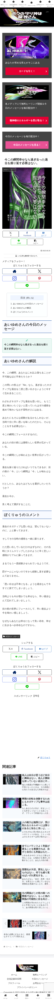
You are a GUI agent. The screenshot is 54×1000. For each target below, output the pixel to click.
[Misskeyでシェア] (45, 815)
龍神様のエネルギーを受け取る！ (27, 120)
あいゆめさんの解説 (22, 308)
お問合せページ (40, 983)
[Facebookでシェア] (9, 823)
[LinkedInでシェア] (33, 831)
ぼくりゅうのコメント (23, 312)
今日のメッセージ (12, 636)
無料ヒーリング (40, 975)
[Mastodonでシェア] (21, 815)
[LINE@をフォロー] (27, 285)
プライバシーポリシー (27, 987)
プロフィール (14, 983)
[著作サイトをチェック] (14, 271)
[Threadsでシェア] (21, 823)
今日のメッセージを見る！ (27, 145)
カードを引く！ (27, 71)
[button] (35, 242)
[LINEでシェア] (9, 831)
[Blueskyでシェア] (33, 815)
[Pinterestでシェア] (21, 831)
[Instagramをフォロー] (14, 278)
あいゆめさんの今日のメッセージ (28, 304)
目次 (22, 297)
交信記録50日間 (14, 979)
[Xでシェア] (9, 815)
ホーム (14, 975)
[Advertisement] (27, 725)
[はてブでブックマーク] (45, 823)
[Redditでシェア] (33, 823)
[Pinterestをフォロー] (39, 278)
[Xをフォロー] (39, 271)
